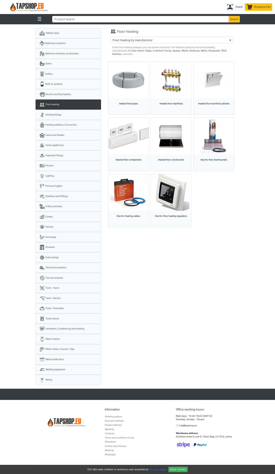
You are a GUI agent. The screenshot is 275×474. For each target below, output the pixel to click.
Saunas (49, 226)
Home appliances (54, 145)
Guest (239, 6)
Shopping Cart (262, 6)
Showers (50, 247)
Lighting (49, 175)
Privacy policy (158, 469)
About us (109, 450)
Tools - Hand (52, 287)
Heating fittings (53, 114)
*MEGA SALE (52, 33)
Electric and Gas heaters (58, 94)
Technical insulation (55, 267)
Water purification (54, 359)
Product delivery (113, 424)
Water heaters (52, 338)
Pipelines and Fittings (56, 196)
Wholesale (110, 454)
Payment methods (114, 420)
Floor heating (52, 104)
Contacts (109, 433)
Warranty (109, 429)
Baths (48, 63)
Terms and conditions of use (119, 437)
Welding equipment (55, 369)
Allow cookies (178, 469)
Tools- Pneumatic (54, 308)
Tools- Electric (53, 298)
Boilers (49, 73)
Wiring (48, 379)
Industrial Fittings (54, 155)
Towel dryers (52, 318)
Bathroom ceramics (55, 43)
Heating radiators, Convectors (61, 124)
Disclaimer (110, 441)
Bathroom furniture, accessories (62, 53)
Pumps (49, 216)
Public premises (53, 206)
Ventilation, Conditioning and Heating (64, 328)
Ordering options (113, 416)
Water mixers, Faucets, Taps (59, 349)
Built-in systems (53, 83)
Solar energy (52, 257)
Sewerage (50, 237)
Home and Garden (54, 135)
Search (234, 19)
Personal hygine (53, 185)
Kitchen (49, 165)
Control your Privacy (115, 446)
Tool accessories (54, 277)
